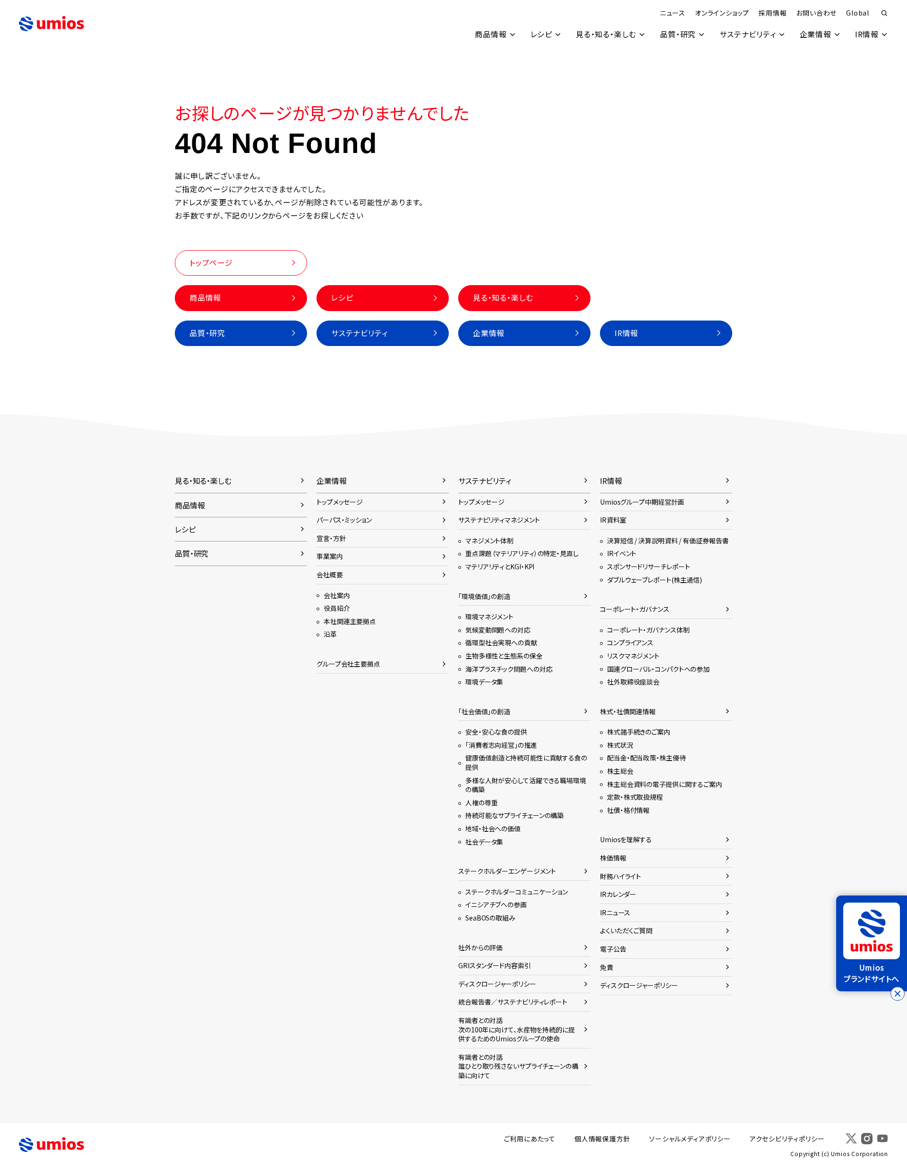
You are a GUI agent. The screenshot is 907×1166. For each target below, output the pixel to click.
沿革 (330, 634)
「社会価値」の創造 (484, 711)
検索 (884, 13)
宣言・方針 (331, 538)
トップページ (211, 262)
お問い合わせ (816, 12)
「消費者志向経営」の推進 (501, 745)
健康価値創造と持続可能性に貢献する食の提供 (526, 762)
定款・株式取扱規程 (635, 797)
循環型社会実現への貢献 (501, 642)
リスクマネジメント (633, 655)
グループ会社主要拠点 (348, 663)
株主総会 (620, 771)
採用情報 (773, 12)
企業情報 (815, 34)
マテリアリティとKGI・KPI (499, 566)
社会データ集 (484, 841)
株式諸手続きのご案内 (638, 731)
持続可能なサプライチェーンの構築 (514, 815)
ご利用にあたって (530, 1138)
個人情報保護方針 (602, 1138)
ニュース (672, 12)
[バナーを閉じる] (897, 994)
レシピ (541, 34)
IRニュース (615, 912)
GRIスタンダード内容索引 (494, 965)
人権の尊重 (481, 802)
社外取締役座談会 (633, 681)
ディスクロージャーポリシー (497, 984)
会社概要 (330, 574)
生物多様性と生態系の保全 (504, 655)
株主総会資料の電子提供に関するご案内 (664, 784)
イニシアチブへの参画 (496, 904)
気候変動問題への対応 (498, 629)
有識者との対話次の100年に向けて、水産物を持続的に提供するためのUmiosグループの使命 (516, 1029)
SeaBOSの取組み (490, 917)
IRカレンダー (618, 894)
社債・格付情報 (628, 810)
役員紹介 (337, 608)
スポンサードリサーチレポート (648, 566)
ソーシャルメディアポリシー (689, 1138)
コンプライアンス (630, 642)
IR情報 (867, 34)
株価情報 (613, 857)
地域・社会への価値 (493, 828)
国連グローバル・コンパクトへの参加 (658, 669)
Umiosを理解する (626, 839)
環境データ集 (484, 681)
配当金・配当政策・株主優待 (646, 757)
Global (857, 12)
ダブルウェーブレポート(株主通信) (654, 579)
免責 (606, 967)
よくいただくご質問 (626, 930)
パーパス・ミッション (344, 519)
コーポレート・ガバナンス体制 (648, 629)
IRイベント (621, 553)
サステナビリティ (747, 34)
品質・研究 (678, 34)
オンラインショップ (722, 12)
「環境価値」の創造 (484, 596)
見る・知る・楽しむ (606, 34)
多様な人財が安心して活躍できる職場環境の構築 (525, 785)
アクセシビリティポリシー (787, 1138)
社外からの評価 (480, 947)
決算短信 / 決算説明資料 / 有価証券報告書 (667, 540)
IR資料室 (613, 519)
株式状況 (620, 745)
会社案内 (337, 595)
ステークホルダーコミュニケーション (516, 891)
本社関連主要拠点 (350, 621)
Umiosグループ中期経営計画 (642, 502)
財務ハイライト (620, 876)
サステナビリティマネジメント (498, 519)
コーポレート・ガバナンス (634, 609)
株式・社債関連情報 (628, 711)
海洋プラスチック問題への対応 (508, 669)
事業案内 (330, 556)
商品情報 (490, 34)
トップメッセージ (340, 502)
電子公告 (613, 949)
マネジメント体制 (489, 540)
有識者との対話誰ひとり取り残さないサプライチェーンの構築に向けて (518, 1066)
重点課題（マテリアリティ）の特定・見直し (522, 553)
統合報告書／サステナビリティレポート (512, 1001)
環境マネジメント (489, 616)
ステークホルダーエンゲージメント (507, 871)
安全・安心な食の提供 (496, 731)
